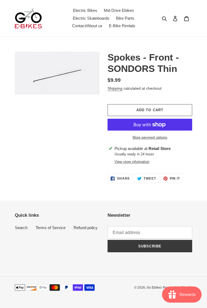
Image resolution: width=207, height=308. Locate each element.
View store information (132, 162)
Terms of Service (50, 227)
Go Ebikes (154, 287)
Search (21, 227)
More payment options (150, 137)
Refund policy (86, 227)
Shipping (115, 88)
